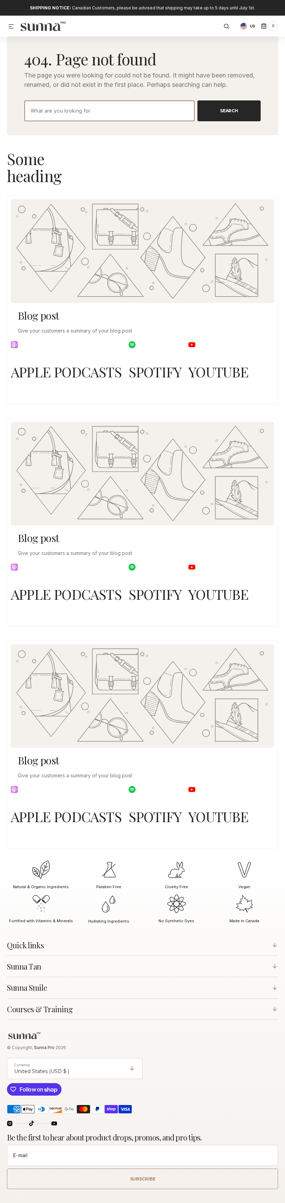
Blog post (38, 315)
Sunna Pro (45, 1047)
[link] (142, 251)
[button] (11, 26)
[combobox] (109, 110)
